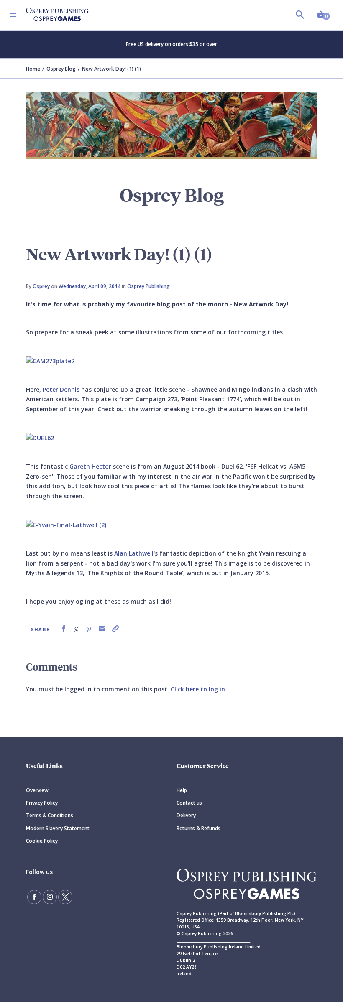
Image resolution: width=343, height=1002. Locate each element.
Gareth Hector (90, 466)
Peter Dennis (61, 389)
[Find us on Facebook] (34, 897)
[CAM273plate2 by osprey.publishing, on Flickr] (50, 361)
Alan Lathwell (134, 553)
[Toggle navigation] (13, 15)
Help (182, 790)
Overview (37, 790)
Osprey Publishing (148, 286)
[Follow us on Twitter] (65, 897)
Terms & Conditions (49, 815)
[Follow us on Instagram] (50, 897)
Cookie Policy (42, 840)
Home (33, 68)
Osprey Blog (61, 68)
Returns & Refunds (198, 828)
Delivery (186, 815)
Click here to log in (198, 689)
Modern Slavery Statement (58, 828)
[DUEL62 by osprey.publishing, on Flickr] (40, 437)
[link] (63, 629)
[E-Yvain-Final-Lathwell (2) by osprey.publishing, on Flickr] (66, 524)
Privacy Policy (42, 802)
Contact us (189, 802)
